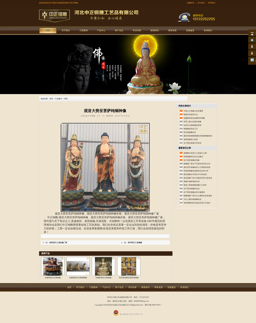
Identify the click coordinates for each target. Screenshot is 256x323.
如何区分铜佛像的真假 (192, 125)
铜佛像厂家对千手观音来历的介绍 (197, 164)
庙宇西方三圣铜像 (135, 243)
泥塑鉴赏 (190, 30)
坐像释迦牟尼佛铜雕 (103, 278)
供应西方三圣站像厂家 (58, 243)
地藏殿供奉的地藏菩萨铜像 (194, 118)
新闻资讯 (155, 30)
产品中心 (101, 30)
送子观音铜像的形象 (192, 160)
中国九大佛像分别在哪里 (193, 111)
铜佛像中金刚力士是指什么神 (195, 153)
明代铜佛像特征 (190, 132)
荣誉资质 (172, 30)
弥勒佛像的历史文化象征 (193, 157)
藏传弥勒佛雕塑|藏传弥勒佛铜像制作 (198, 136)
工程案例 (83, 30)
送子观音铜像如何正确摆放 (194, 192)
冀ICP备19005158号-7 (153, 305)
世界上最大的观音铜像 (192, 122)
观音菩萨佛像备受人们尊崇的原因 (197, 167)
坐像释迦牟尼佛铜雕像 (78, 278)
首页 (48, 30)
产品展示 (58, 99)
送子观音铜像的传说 (192, 189)
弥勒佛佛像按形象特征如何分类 (196, 171)
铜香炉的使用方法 (191, 114)
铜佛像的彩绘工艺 (191, 129)
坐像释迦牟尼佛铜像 (53, 278)
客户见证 (119, 30)
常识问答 (137, 30)
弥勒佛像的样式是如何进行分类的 (197, 203)
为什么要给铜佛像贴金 (192, 199)
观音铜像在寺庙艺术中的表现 (195, 174)
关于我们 (201, 3)
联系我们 (211, 3)
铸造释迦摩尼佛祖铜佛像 (129, 278)
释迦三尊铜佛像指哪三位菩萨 (195, 185)
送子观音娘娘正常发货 (192, 143)
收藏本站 (190, 3)
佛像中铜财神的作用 (192, 181)
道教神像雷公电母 (191, 139)
